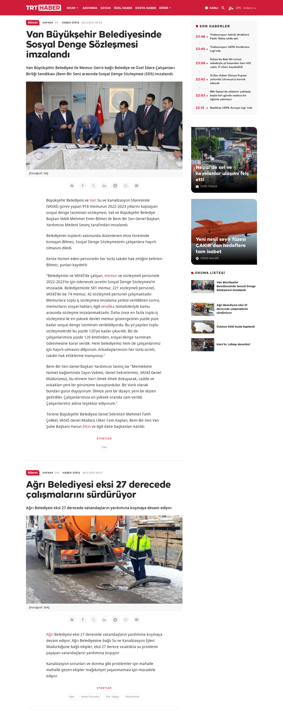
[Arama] (224, 8)
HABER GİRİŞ (70, 23)
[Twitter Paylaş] (93, 185)
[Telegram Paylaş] (115, 185)
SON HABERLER (215, 26)
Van (93, 200)
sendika (108, 306)
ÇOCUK (105, 8)
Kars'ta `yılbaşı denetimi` (234, 344)
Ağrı (49, 634)
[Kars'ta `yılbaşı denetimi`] (202, 344)
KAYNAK (48, 23)
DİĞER (163, 8)
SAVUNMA (90, 8)
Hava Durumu (90, 696)
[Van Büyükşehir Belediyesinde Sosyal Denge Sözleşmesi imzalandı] (202, 286)
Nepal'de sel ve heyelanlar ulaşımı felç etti (222, 173)
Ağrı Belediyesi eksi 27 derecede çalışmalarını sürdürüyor (232, 309)
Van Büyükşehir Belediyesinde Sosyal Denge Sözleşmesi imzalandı (236, 286)
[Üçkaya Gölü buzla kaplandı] (202, 327)
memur (110, 275)
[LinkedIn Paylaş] (104, 185)
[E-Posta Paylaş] (137, 185)
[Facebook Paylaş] (83, 185)
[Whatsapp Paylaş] (126, 185)
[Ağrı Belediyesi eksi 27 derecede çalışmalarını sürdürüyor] (202, 309)
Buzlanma (132, 696)
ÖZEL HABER (123, 8)
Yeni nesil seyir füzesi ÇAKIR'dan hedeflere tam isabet (221, 245)
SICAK (71, 8)
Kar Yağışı (112, 696)
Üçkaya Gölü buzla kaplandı (236, 326)
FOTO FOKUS (209, 186)
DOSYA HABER (145, 8)
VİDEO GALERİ (210, 258)
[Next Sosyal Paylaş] (72, 185)
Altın (87, 426)
